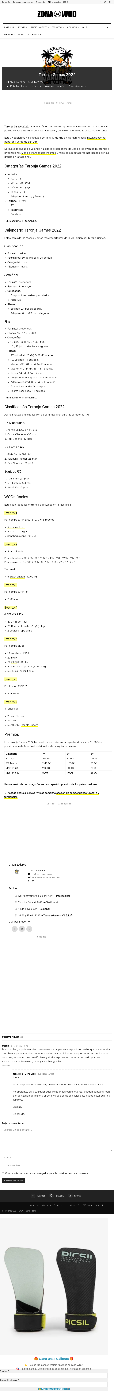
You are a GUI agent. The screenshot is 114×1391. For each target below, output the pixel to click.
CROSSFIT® (57, 27)
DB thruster (24, 626)
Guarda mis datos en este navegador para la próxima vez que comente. (47, 1173)
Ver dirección (78, 86)
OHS (14, 662)
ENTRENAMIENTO (39, 27)
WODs (20, 34)
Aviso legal (34, 1205)
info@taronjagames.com (42, 874)
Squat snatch (17, 576)
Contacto (6, 2)
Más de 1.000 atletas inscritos (38, 152)
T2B (13, 720)
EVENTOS (22, 27)
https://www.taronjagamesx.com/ (45, 877)
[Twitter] (109, 2)
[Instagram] (105, 2)
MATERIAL (8, 34)
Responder (6, 1066)
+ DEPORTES (33, 34)
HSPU (25, 653)
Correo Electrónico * (9, 1380)
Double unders (29, 724)
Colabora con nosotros (23, 2)
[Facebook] (100, 2)
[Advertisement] (58, 112)
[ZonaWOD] (57, 14)
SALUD (84, 27)
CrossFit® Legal (85, 1205)
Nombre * (4, 1371)
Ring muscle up (16, 527)
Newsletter (41, 2)
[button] (107, 27)
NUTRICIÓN (71, 27)
